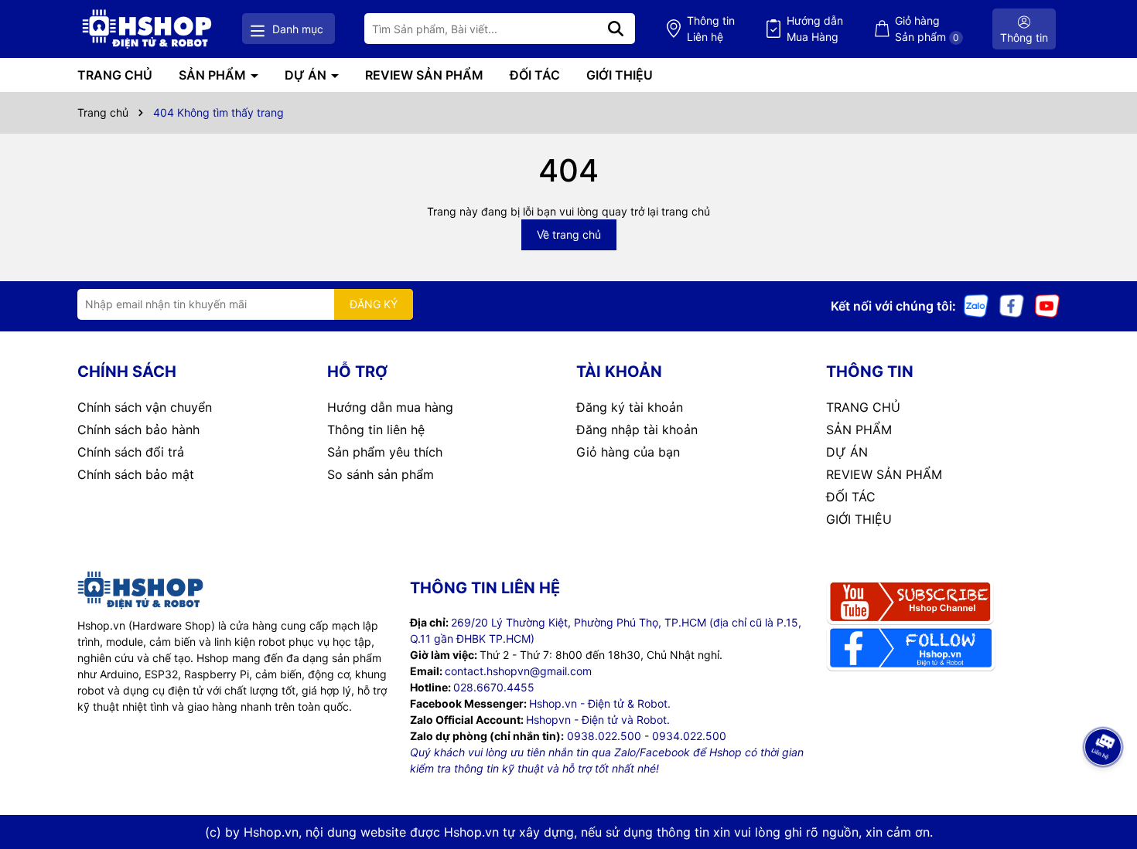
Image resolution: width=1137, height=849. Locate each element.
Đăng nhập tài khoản (637, 429)
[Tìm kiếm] (615, 28)
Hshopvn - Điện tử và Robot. (598, 719)
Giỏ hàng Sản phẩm (927, 28)
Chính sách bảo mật (135, 474)
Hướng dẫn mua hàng (390, 407)
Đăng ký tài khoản (629, 407)
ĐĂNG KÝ (374, 304)
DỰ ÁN (307, 75)
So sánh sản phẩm (380, 474)
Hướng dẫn (815, 28)
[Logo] (147, 29)
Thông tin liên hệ (376, 429)
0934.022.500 (689, 735)
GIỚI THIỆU (619, 75)
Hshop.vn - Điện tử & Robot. (600, 703)
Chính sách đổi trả (130, 452)
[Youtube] (1047, 304)
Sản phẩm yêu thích (384, 452)
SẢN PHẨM (214, 75)
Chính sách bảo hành (138, 429)
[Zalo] (976, 304)
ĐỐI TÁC (535, 75)
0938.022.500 (604, 735)
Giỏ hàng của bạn (628, 452)
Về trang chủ (569, 234)
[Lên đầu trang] (1103, 787)
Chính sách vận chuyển (144, 407)
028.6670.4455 (493, 687)
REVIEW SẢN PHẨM (424, 75)
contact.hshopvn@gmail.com (518, 671)
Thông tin (711, 28)
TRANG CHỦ (114, 75)
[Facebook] (1011, 304)
